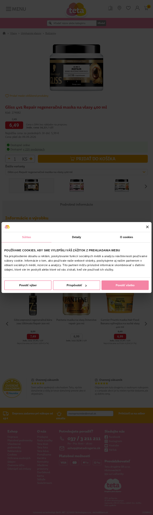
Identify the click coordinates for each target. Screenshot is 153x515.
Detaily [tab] (76, 237)
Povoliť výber (28, 285)
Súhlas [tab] (26, 237)
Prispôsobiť (74, 285)
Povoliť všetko (125, 285)
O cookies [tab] (126, 237)
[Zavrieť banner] (147, 227)
